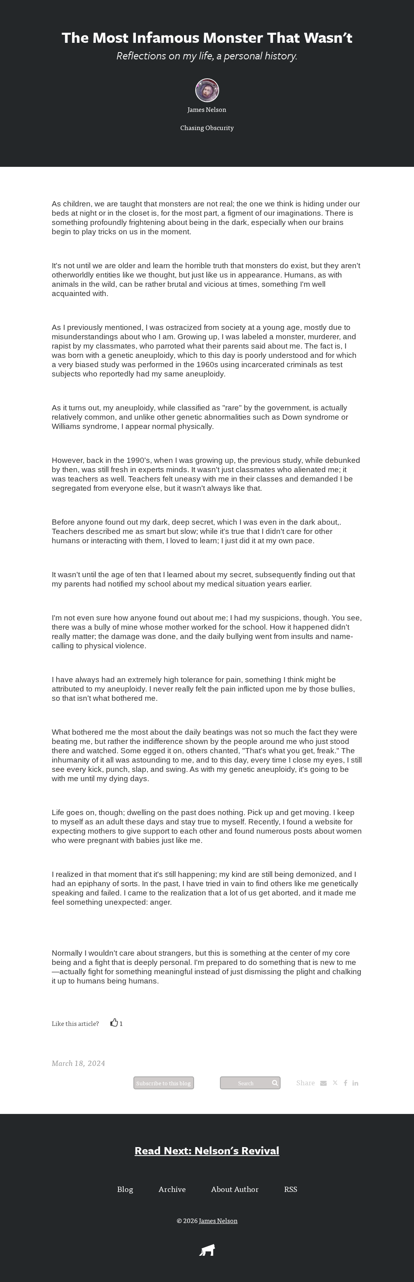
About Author (235, 1188)
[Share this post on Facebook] (347, 1082)
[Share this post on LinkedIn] (357, 1082)
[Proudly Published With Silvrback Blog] (207, 1253)
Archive (172, 1188)
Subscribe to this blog (163, 1082)
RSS (290, 1188)
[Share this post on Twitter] (338, 1082)
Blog (125, 1188)
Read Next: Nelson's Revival (207, 1150)
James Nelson (207, 109)
